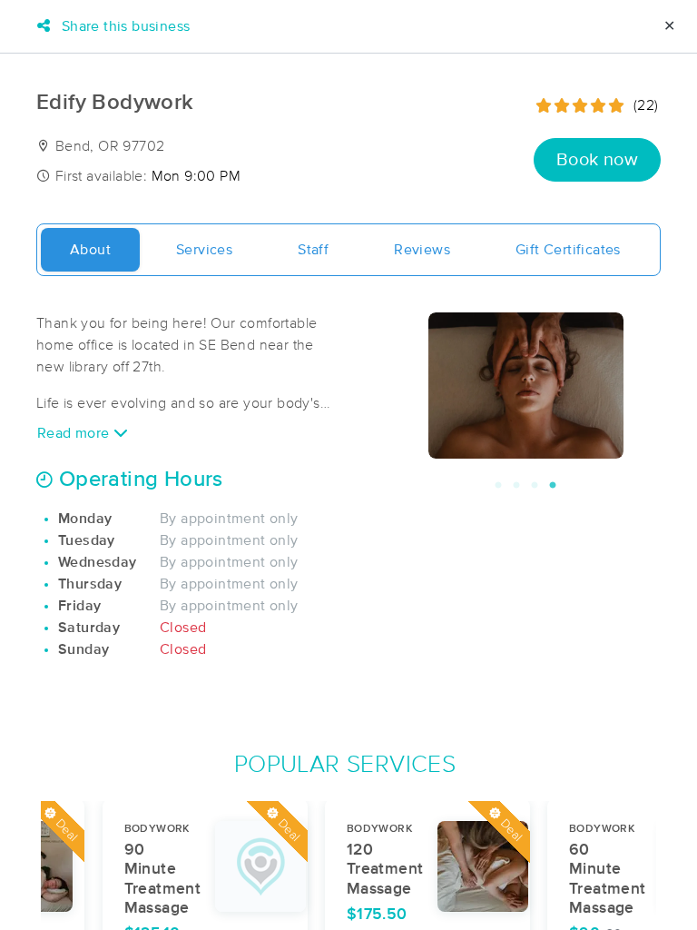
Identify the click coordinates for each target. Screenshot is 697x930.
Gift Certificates (568, 249)
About (90, 249)
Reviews (422, 249)
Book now (597, 160)
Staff (313, 249)
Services (204, 249)
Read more (75, 433)
